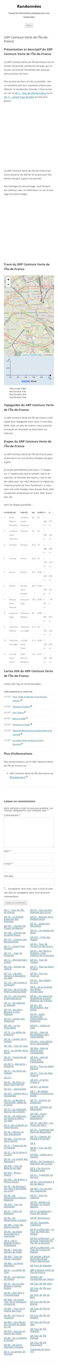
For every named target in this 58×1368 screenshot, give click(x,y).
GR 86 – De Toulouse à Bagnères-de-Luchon (42, 1162)
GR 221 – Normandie (15, 1088)
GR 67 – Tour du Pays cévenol (41, 1074)
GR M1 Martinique (40, 1218)
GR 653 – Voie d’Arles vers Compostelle (41, 1042)
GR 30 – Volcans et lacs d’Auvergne (14, 1133)
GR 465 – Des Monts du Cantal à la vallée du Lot (15, 1324)
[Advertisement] (29, 136)
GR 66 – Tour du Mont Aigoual (42, 1067)
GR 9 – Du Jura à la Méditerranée (40, 1169)
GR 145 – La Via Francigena (12, 1026)
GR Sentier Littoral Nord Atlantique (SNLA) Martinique (40, 1259)
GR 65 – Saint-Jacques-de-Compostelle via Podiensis (38, 1018)
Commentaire (12, 815)
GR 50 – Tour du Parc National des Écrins (41, 911)
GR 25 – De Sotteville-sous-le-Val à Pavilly (15, 1110)
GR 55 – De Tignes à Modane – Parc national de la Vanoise (42, 953)
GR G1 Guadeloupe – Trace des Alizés (41, 1212)
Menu (29, 25)
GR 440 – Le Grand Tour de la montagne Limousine (15, 1302)
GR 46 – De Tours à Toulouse (14, 1316)
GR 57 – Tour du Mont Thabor (42, 967)
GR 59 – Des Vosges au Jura (40, 981)
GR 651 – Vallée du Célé (40, 1026)
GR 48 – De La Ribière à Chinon (15, 1339)
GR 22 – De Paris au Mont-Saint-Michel (14, 1083)
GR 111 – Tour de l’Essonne (13, 954)
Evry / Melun (18, 712)
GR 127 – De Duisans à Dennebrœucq (15, 997)
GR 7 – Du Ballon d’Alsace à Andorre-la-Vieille (42, 1093)
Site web (8, 876)
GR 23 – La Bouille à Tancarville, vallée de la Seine (15, 1102)
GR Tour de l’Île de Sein (40, 1323)
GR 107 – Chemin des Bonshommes (15, 940)
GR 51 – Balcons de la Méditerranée (41, 918)
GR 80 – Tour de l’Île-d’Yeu (41, 1149)
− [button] (8, 285)
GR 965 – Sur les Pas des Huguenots (41, 1189)
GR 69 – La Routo (39, 1086)
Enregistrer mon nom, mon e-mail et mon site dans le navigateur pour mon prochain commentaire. (28, 892)
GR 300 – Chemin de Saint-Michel (15, 1140)
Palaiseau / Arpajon (21, 706)
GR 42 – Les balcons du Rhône (14, 1278)
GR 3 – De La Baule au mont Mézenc (15, 1126)
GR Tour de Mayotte (41, 1265)
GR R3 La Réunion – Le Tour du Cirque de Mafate (42, 1249)
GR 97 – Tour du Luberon (38, 1196)
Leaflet (24, 354)
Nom (7, 851)
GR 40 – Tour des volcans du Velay (13, 1250)
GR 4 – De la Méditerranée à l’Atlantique (12, 1243)
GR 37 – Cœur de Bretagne (13, 1212)
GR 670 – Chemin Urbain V (39, 1081)
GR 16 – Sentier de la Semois (15, 1040)
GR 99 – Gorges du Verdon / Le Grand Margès (40, 1204)
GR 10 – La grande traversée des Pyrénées (13, 919)
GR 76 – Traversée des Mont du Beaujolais (42, 1130)
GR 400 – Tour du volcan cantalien (13, 1257)
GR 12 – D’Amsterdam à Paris (15, 961)
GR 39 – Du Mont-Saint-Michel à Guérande (13, 1234)
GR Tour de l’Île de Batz (40, 1296)
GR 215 (7, 1077)
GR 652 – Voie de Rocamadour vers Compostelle (39, 1034)
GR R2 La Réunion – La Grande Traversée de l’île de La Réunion (42, 1240)
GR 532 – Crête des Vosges (40, 938)
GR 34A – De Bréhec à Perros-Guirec (15, 1180)
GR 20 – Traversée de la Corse (15, 1058)
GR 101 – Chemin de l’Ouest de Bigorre (15, 927)
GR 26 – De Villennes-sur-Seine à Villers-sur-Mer (15, 1118)
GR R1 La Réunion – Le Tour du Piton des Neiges (42, 1231)
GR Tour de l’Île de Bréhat (40, 1303)
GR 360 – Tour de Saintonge (13, 1205)
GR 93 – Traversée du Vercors (41, 1176)
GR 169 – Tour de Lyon (16, 1045)
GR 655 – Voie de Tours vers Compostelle (39, 1059)
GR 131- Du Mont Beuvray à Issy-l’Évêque (13, 1012)
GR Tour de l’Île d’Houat (38, 1337)
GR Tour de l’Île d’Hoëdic (38, 1330)
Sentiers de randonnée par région (42, 1278)
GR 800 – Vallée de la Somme (41, 1155)
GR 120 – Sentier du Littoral (14, 967)
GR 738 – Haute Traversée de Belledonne (38, 1116)
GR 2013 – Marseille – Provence (15, 1065)
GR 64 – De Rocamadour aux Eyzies (39, 1007)
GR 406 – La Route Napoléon (13, 1264)
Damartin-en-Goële (21, 724)
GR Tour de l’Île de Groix (40, 1309)
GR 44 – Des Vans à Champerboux (14, 1294)
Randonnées (29, 6)
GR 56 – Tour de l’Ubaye (38, 961)
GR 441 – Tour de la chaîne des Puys (14, 1309)
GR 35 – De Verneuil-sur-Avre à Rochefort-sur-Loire (15, 1188)
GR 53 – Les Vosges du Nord (42, 931)
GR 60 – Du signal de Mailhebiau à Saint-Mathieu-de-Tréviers (41, 998)
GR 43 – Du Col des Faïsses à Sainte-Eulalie (14, 1286)
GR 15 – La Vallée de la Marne (14, 1033)
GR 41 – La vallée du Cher (14, 1271)
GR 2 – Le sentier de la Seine (16, 1051)
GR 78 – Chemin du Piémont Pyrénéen (40, 1137)
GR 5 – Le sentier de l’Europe (14, 1352)
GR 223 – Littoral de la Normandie (15, 1094)
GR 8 (32, 1143)
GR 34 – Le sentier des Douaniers (16, 1160)
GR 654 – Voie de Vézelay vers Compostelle (39, 1050)
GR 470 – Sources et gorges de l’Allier (14, 1332)
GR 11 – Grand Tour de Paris (19, 96)
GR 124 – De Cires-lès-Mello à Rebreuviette (16, 990)
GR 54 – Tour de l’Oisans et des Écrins (41, 945)
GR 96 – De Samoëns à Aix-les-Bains (42, 1183)
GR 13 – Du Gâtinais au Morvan (14, 1004)
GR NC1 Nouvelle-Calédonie (39, 1223)
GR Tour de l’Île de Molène (40, 1316)
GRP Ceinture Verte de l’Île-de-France (42, 1271)
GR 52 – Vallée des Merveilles (40, 924)
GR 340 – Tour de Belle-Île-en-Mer (13, 1167)
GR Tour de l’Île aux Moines (40, 1289)
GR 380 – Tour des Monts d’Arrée (13, 1226)
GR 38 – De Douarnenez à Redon (15, 1219)
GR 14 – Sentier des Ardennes (14, 1020)
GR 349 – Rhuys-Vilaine (12, 1173)
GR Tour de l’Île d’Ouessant (38, 1343)
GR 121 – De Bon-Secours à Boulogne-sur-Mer (15, 975)
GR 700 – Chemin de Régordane (41, 1108)
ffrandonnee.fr (17, 777)
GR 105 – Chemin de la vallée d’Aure (15, 933)
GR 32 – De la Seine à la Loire (15, 1153)
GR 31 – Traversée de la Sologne (15, 1146)
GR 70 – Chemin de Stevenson (40, 1101)
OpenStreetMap (36, 354)
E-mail (8, 863)
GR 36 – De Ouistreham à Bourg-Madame (15, 1197)
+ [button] (8, 280)
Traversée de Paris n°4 (40, 1350)
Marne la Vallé (19, 718)
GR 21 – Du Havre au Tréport (15, 1072)
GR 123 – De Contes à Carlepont (15, 983)
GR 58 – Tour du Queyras (38, 974)
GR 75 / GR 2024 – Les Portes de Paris (41, 1124)
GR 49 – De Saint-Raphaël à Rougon (14, 1346)
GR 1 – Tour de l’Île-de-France (30, 93)
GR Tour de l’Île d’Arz (41, 1283)
